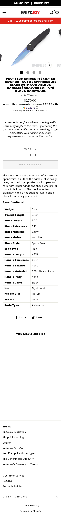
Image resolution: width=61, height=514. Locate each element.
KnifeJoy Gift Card (14, 448)
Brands (7, 426)
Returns (7, 481)
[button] (30, 106)
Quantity (30, 149)
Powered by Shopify (30, 511)
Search (7, 442)
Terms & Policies (13, 486)
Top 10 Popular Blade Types (19, 453)
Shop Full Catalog (13, 437)
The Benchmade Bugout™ (18, 459)
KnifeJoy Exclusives (14, 432)
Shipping (18, 110)
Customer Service (13, 475)
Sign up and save (15, 497)
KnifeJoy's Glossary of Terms (20, 464)
